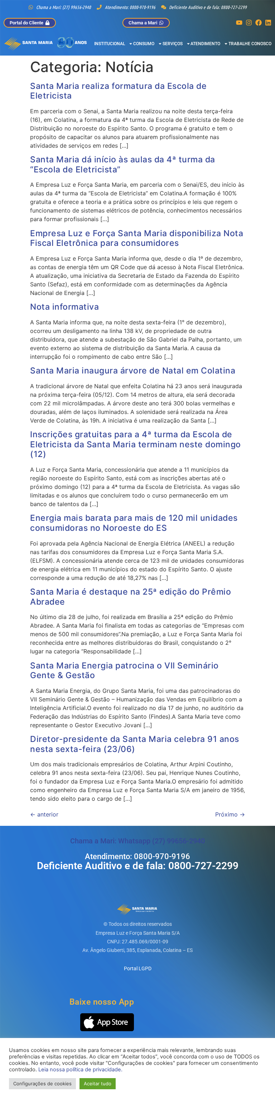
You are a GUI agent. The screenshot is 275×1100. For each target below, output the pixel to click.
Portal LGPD (137, 968)
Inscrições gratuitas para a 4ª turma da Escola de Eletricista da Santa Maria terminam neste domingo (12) (135, 444)
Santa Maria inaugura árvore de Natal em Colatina (132, 371)
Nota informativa (64, 307)
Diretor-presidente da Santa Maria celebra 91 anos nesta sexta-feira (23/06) (134, 744)
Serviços (173, 43)
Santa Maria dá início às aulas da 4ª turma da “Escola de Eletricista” (122, 164)
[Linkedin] (268, 22)
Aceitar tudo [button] (97, 1083)
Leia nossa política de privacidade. (80, 1069)
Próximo (230, 814)
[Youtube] (239, 22)
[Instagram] (249, 22)
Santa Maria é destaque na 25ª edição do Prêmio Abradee (130, 597)
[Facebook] (258, 22)
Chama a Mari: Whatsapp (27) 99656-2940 (137, 841)
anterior (44, 814)
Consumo (143, 43)
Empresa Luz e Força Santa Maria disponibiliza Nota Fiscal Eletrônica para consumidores (136, 238)
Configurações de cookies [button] (42, 1083)
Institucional (109, 43)
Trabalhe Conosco (249, 43)
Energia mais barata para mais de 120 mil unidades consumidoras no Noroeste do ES (134, 523)
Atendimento (205, 43)
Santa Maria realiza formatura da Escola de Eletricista (118, 91)
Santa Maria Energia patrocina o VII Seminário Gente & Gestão (124, 671)
